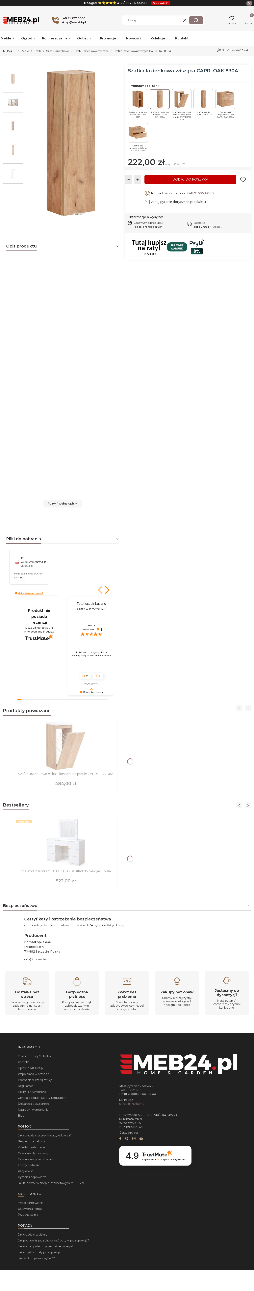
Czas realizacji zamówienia (36, 1159)
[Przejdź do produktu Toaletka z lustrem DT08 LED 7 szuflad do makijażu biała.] (65, 843)
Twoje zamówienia (30, 1203)
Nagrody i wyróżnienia (33, 1109)
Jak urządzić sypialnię (32, 1234)
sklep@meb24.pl (132, 1104)
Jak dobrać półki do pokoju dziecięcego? (45, 1246)
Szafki (37, 51)
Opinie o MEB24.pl (30, 1068)
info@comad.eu (36, 959)
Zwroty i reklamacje (31, 1147)
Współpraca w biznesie (33, 1074)
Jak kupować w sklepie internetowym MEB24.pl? (52, 1183)
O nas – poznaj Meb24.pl (34, 1056)
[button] (196, 20)
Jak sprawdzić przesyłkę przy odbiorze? (45, 1135)
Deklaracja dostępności (33, 1104)
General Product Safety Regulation (42, 1098)
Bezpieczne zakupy (31, 1141)
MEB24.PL (9, 51)
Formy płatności (29, 1165)
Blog (21, 1115)
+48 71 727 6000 (200, 193)
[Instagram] (134, 1139)
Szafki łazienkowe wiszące (91, 51)
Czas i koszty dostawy (33, 1153)
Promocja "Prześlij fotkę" (35, 1080)
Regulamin (25, 1086)
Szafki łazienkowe (58, 51)
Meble (25, 51)
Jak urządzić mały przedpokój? (39, 1252)
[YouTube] (141, 1139)
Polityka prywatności (32, 1092)
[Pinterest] (126, 1139)
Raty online (26, 1171)
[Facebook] (120, 1139)
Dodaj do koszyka (190, 179)
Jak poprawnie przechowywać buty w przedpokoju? (53, 1240)
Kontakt (23, 1062)
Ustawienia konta (30, 1209)
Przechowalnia (28, 1214)
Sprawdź (159, 3)
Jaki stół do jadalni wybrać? (36, 1258)
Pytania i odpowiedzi (32, 1177)
